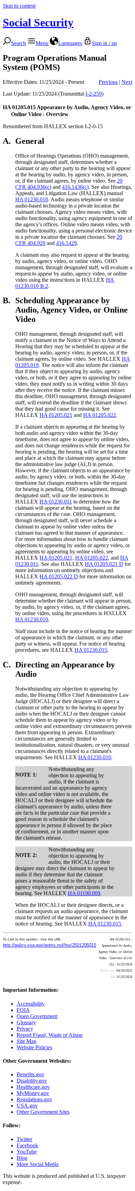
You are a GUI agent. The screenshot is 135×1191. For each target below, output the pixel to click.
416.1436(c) (75, 187)
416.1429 (66, 243)
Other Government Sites (43, 1112)
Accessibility (31, 1004)
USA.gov (27, 1106)
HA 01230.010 (31, 199)
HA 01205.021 (55, 415)
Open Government (37, 1016)
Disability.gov (32, 1081)
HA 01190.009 (84, 893)
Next (127, 82)
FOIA (23, 1010)
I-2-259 (94, 94)
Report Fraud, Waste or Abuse (50, 1035)
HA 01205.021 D (104, 564)
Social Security (38, 22)
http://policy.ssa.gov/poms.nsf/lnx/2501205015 (49, 945)
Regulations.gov (34, 1099)
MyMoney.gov (33, 1093)
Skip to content (19, 6)
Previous (108, 82)
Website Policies (34, 1047)
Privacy (25, 1029)
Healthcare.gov (33, 1087)
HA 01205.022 (99, 415)
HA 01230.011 (55, 502)
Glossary (26, 1022)
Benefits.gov (30, 1074)
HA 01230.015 (90, 650)
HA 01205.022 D (58, 576)
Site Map (26, 1041)
